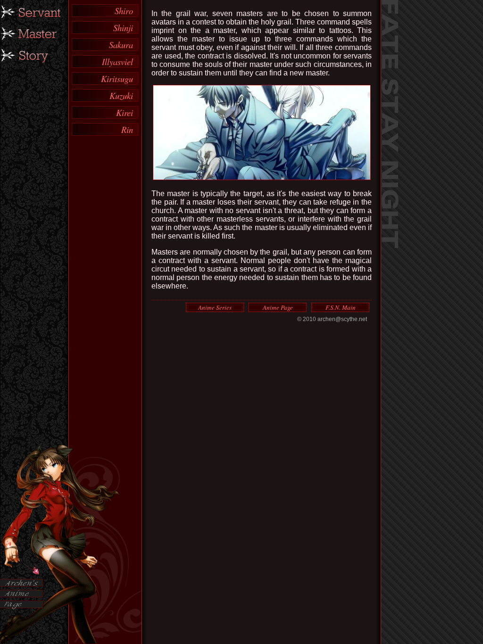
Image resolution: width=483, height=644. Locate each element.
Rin (127, 129)
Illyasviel (117, 61)
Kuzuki (121, 95)
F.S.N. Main (340, 307)
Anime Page (278, 307)
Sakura (121, 44)
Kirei (124, 112)
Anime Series (215, 307)
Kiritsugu (117, 78)
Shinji (123, 27)
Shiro (124, 11)
